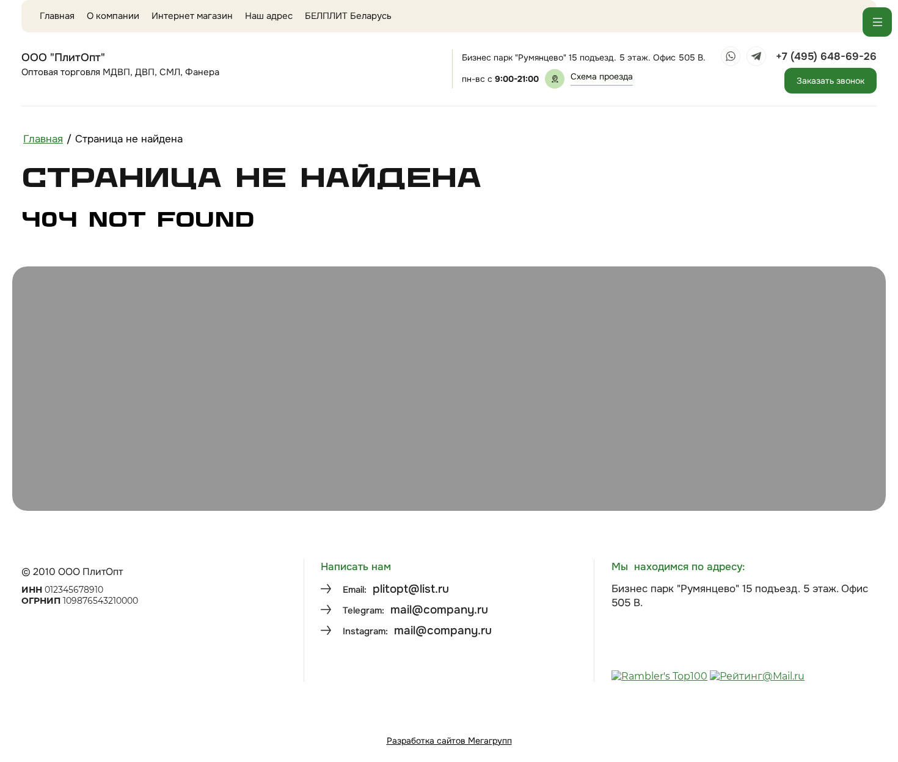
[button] (602, 79)
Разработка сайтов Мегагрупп (449, 740)
